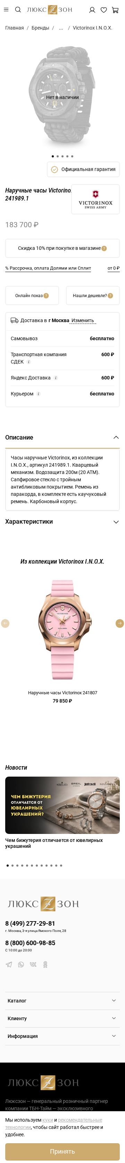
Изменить (83, 320)
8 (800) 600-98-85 (30, 943)
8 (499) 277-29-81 (30, 923)
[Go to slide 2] (58, 156)
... (61, 28)
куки (47, 1120)
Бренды (40, 28)
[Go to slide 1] (53, 156)
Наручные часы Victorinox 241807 (62, 692)
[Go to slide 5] (72, 156)
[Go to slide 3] (62, 156)
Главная (14, 28)
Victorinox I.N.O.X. (92, 28)
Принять (62, 1151)
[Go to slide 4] (67, 156)
